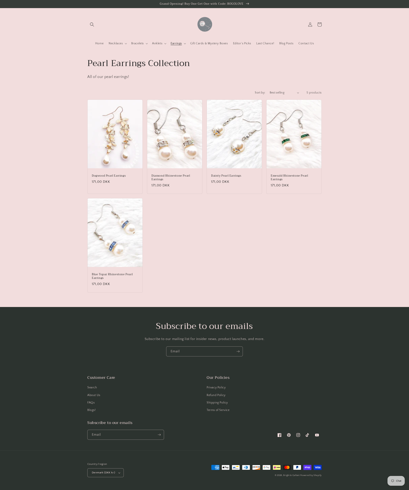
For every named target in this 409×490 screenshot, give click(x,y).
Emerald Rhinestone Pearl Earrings (289, 177)
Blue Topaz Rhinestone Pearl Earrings (112, 276)
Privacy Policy (216, 387)
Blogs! (91, 410)
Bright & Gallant (291, 475)
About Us (93, 395)
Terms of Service (218, 410)
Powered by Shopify (311, 475)
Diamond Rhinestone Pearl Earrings (170, 177)
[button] (92, 24)
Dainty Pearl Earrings (226, 176)
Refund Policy (216, 395)
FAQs (91, 402)
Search (92, 387)
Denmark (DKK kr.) (103, 472)
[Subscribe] (238, 351)
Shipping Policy (217, 402)
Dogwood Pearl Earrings (109, 176)
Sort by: (260, 92)
